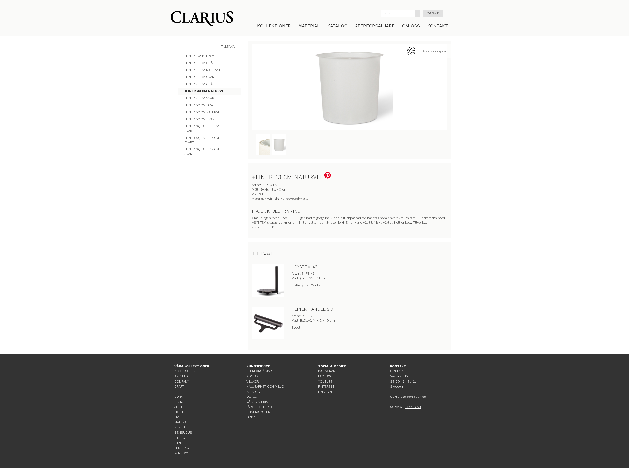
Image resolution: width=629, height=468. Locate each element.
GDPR (250, 417)
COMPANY (181, 381)
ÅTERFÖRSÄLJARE (375, 25)
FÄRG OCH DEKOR (260, 407)
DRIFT (178, 392)
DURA (178, 396)
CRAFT (179, 386)
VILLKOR (252, 381)
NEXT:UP (180, 427)
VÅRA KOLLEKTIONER (191, 366)
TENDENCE (182, 448)
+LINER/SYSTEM (258, 412)
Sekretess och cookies (408, 396)
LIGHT (178, 412)
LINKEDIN (325, 392)
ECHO (178, 402)
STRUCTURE (183, 438)
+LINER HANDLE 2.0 (312, 309)
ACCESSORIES (185, 371)
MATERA (180, 422)
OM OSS (411, 25)
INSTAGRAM (327, 371)
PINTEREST (326, 386)
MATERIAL (309, 25)
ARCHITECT (182, 376)
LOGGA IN (432, 13)
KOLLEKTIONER (274, 25)
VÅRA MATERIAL (258, 402)
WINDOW (181, 453)
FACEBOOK (326, 376)
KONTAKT (437, 25)
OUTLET (252, 396)
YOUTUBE (325, 381)
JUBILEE (180, 407)
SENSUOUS (183, 432)
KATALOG (337, 25)
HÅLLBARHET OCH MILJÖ (265, 386)
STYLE (179, 443)
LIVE (177, 417)
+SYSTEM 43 (304, 266)
